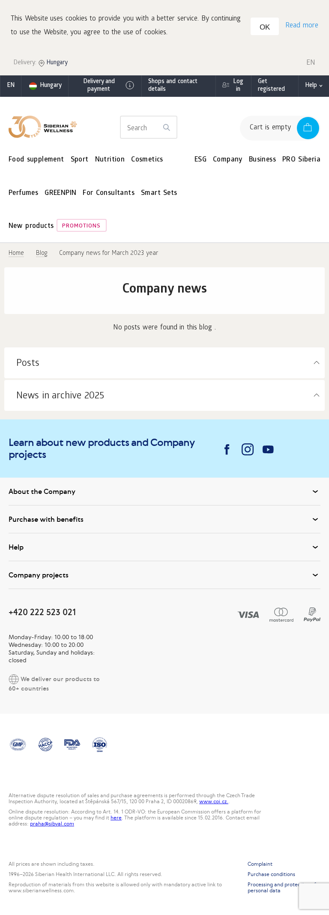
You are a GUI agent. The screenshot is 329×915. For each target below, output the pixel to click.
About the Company (42, 491)
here (116, 817)
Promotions (81, 226)
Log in (238, 85)
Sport (80, 160)
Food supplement (36, 160)
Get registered (271, 85)
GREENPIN (60, 193)
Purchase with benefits (46, 519)
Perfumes (23, 193)
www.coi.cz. (213, 801)
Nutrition (110, 160)
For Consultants (109, 193)
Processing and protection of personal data (282, 888)
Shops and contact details (172, 85)
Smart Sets (159, 193)
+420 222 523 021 (42, 612)
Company (227, 160)
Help (311, 86)
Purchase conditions (271, 874)
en (11, 86)
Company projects (39, 575)
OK (265, 27)
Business (262, 160)
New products (31, 226)
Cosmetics (147, 160)
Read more (301, 26)
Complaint (260, 864)
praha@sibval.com (52, 823)
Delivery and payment (99, 85)
